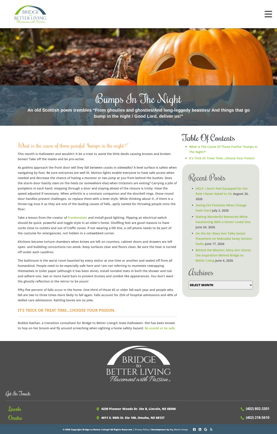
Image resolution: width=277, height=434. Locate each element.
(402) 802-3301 (257, 408)
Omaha (15, 417)
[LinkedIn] (200, 429)
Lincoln (14, 408)
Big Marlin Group (179, 429)
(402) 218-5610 (257, 417)
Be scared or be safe (160, 328)
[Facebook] (194, 429)
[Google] (206, 429)
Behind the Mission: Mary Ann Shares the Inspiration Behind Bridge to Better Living (223, 255)
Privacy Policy (142, 429)
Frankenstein (77, 217)
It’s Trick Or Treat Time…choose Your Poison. (222, 158)
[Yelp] (211, 429)
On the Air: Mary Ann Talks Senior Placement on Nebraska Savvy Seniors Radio (224, 238)
